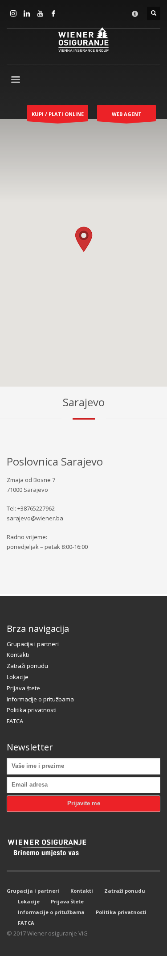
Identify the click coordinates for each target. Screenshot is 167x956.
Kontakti (18, 655)
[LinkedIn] (26, 13)
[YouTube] (40, 13)
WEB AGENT (127, 114)
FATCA (15, 721)
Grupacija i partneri (33, 644)
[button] (84, 239)
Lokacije (18, 677)
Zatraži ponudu (27, 666)
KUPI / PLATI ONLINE (58, 114)
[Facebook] (53, 13)
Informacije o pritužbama (40, 699)
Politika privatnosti (32, 710)
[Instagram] (13, 13)
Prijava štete (23, 688)
